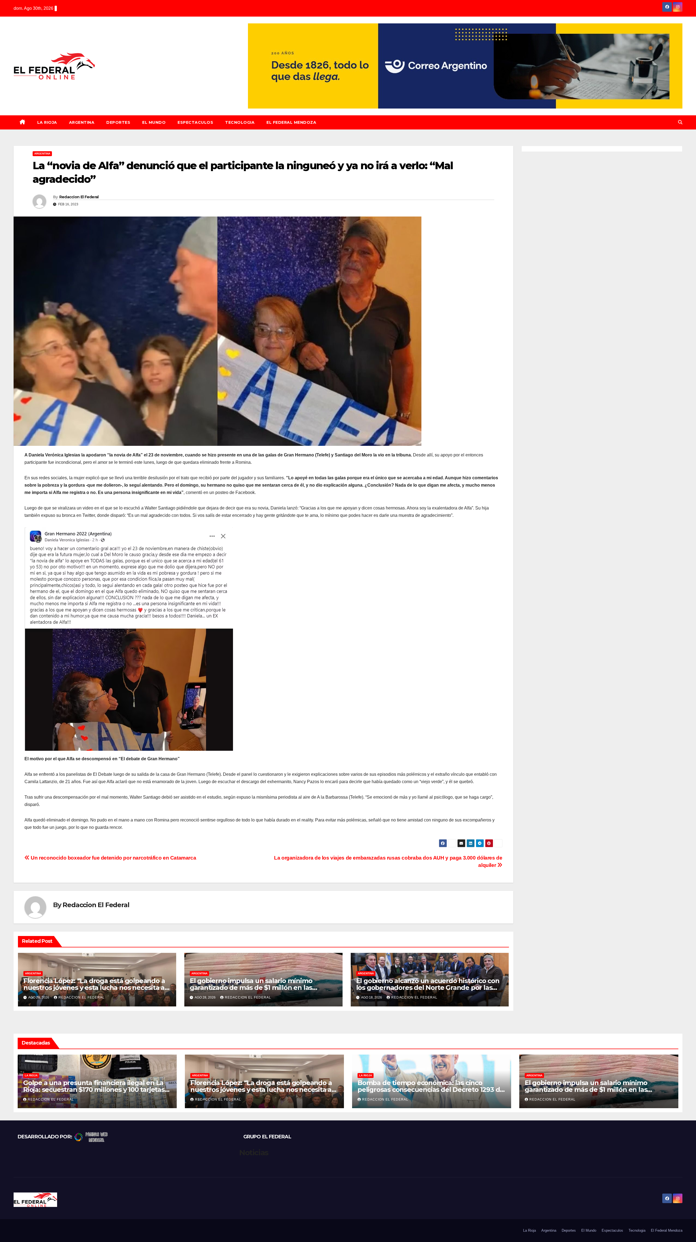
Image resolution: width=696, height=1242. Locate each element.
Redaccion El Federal (79, 196)
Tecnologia (239, 122)
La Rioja (47, 122)
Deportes (118, 122)
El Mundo (154, 122)
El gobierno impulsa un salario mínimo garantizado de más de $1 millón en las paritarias (251, 987)
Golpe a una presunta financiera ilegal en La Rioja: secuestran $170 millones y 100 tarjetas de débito (93, 1089)
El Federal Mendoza (291, 122)
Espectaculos (195, 122)
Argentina (82, 122)
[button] (680, 122)
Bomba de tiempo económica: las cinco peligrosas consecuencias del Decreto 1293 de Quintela (431, 1089)
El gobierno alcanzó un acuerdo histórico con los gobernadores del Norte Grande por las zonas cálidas (427, 987)
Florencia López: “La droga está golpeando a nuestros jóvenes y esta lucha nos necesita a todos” (94, 987)
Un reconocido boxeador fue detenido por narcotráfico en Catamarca (113, 858)
